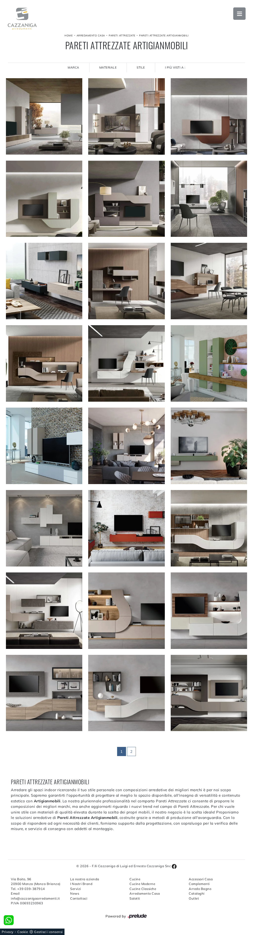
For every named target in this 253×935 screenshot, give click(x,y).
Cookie (22, 932)
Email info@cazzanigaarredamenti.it (35, 895)
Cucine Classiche (142, 889)
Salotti (134, 898)
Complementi (199, 884)
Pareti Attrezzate (122, 35)
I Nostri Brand (81, 884)
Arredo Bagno (200, 889)
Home (68, 35)
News (74, 893)
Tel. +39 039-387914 (28, 889)
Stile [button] (141, 67)
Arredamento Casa (91, 35)
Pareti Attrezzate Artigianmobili (164, 35)
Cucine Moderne (142, 884)
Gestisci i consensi (48, 932)
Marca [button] (73, 67)
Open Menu (239, 13)
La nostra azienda (84, 879)
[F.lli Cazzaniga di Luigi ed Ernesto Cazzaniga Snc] (22, 18)
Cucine (134, 879)
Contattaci (78, 898)
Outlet (194, 898)
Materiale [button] (108, 67)
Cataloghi (197, 893)
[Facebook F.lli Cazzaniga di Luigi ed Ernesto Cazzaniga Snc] (174, 866)
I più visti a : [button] (175, 67)
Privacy (8, 932)
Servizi (75, 889)
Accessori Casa (201, 879)
